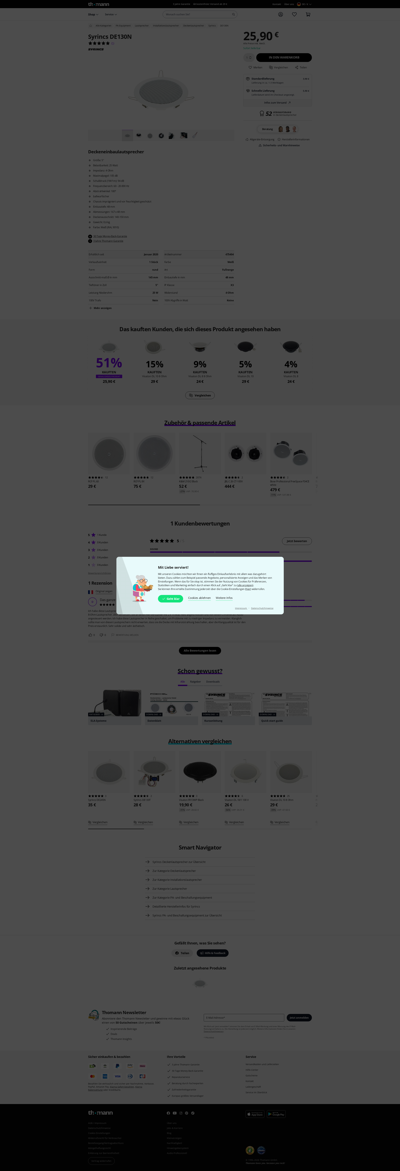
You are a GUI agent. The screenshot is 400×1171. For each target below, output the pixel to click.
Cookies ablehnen (199, 598)
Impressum (241, 608)
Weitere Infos (224, 598)
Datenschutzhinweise (262, 608)
